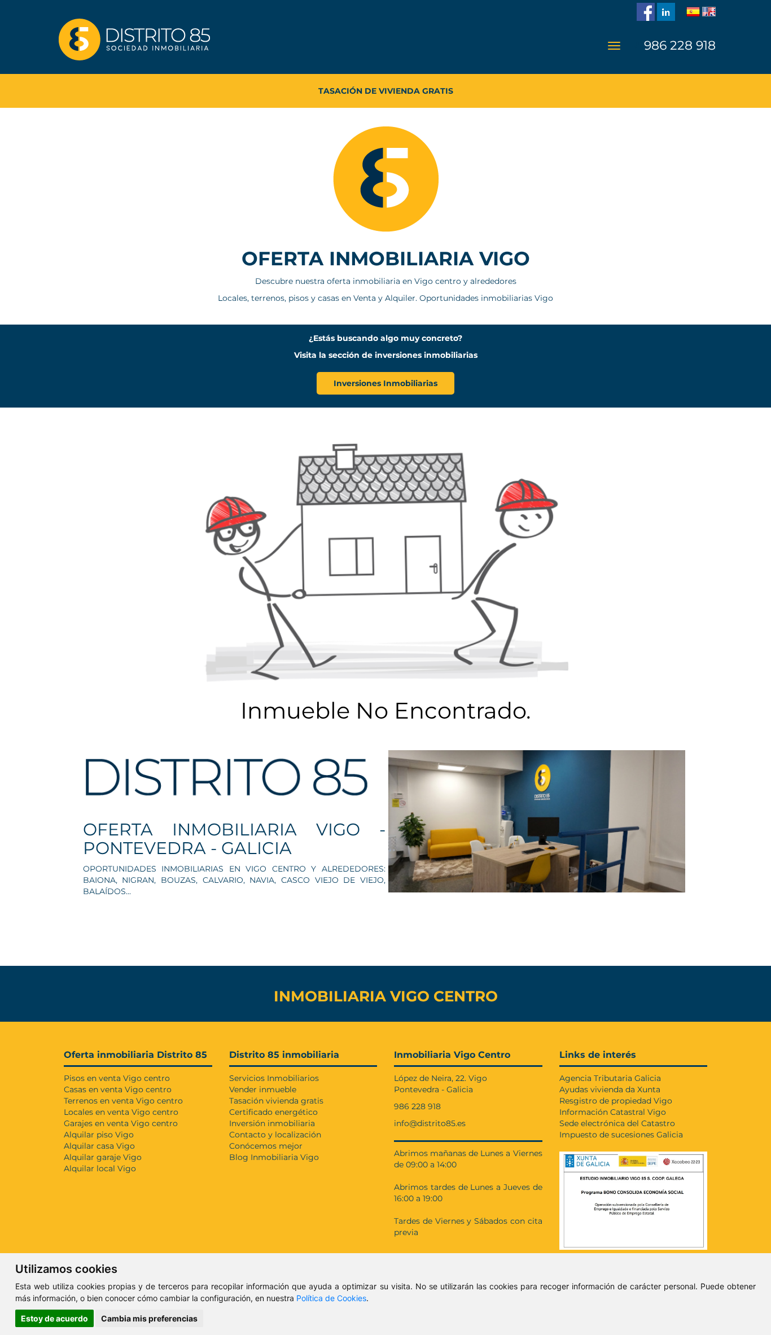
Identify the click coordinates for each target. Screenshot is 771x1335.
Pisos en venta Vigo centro (117, 1078)
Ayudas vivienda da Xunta (609, 1089)
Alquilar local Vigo (100, 1168)
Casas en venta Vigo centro (118, 1089)
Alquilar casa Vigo (99, 1146)
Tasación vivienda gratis (276, 1101)
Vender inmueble (262, 1089)
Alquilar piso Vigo (99, 1135)
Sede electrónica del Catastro (617, 1123)
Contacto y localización (275, 1135)
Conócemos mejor (266, 1146)
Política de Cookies (331, 1298)
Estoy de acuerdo (54, 1318)
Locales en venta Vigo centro (121, 1112)
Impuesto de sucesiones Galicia (621, 1135)
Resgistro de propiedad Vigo (615, 1101)
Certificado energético (273, 1112)
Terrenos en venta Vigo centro (123, 1101)
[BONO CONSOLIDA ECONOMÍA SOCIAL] (633, 1198)
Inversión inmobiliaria (272, 1123)
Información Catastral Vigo (612, 1112)
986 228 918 (678, 45)
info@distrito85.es (430, 1123)
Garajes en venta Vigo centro (121, 1123)
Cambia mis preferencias (149, 1318)
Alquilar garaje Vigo (103, 1157)
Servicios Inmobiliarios (274, 1078)
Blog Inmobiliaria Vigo (274, 1157)
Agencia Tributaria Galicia (610, 1078)
